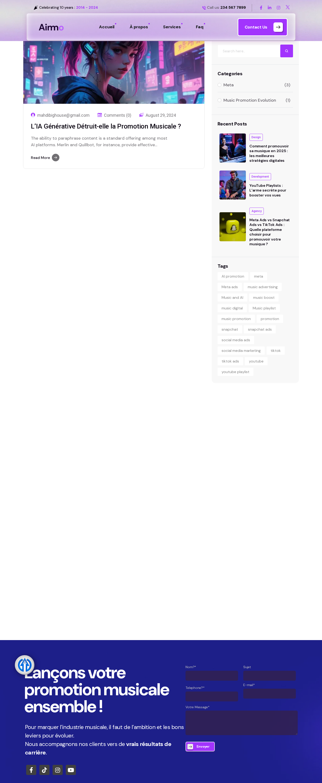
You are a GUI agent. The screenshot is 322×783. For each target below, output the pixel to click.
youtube (256, 361)
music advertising (263, 286)
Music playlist (264, 308)
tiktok (276, 350)
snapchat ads (260, 329)
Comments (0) (117, 115)
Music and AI (232, 297)
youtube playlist (235, 371)
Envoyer (203, 746)
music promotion (236, 318)
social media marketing (241, 350)
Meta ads (230, 286)
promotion (270, 318)
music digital (232, 308)
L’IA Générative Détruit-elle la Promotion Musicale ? (106, 126)
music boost (264, 297)
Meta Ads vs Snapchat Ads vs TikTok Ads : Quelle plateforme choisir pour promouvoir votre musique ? (269, 231)
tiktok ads (230, 361)
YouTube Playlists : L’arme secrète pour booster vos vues (267, 190)
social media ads (236, 339)
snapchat (230, 329)
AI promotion (233, 276)
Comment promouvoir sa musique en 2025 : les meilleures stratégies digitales (269, 153)
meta (258, 276)
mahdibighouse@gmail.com (63, 115)
